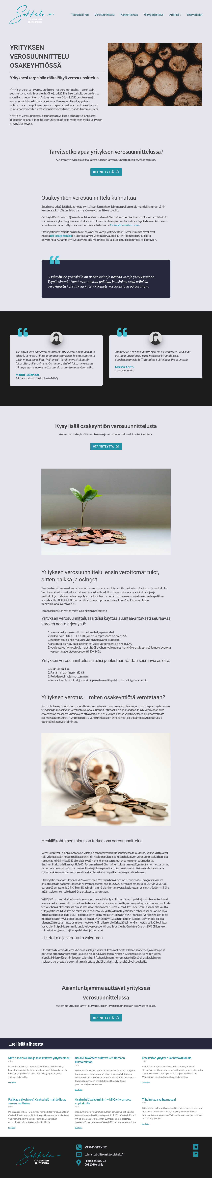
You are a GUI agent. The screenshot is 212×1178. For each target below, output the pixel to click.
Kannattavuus (129, 14)
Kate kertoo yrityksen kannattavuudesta (166, 1058)
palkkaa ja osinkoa (61, 235)
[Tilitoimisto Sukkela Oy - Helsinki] (31, 14)
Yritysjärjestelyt (153, 14)
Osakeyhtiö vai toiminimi (125, 225)
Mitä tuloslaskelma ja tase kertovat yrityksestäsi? (39, 1058)
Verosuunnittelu (105, 14)
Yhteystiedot (194, 14)
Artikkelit (175, 14)
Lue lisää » (12, 1082)
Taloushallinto (80, 14)
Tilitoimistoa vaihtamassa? (159, 1099)
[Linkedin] (195, 1154)
